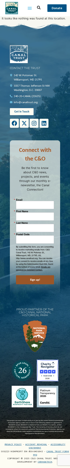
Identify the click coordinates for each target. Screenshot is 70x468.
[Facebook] (14, 123)
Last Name (22, 222)
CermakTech (45, 461)
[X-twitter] (24, 123)
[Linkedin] (43, 123)
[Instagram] (34, 123)
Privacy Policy (13, 444)
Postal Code (22, 234)
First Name (22, 211)
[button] (29, 8)
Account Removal (36, 444)
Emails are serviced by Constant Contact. (33, 268)
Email (19, 199)
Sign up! (35, 279)
